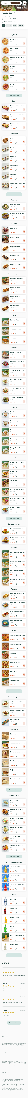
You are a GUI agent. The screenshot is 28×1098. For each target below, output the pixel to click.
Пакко (14, 25)
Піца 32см (8, 25)
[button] (25, 3)
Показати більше (14, 95)
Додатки (21, 25)
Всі (3, 25)
